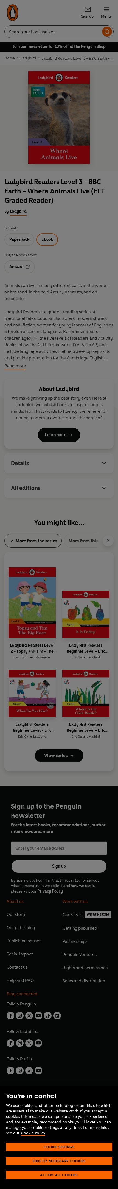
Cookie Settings (59, 1147)
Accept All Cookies (59, 1175)
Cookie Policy (33, 1133)
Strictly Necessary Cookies (59, 1161)
